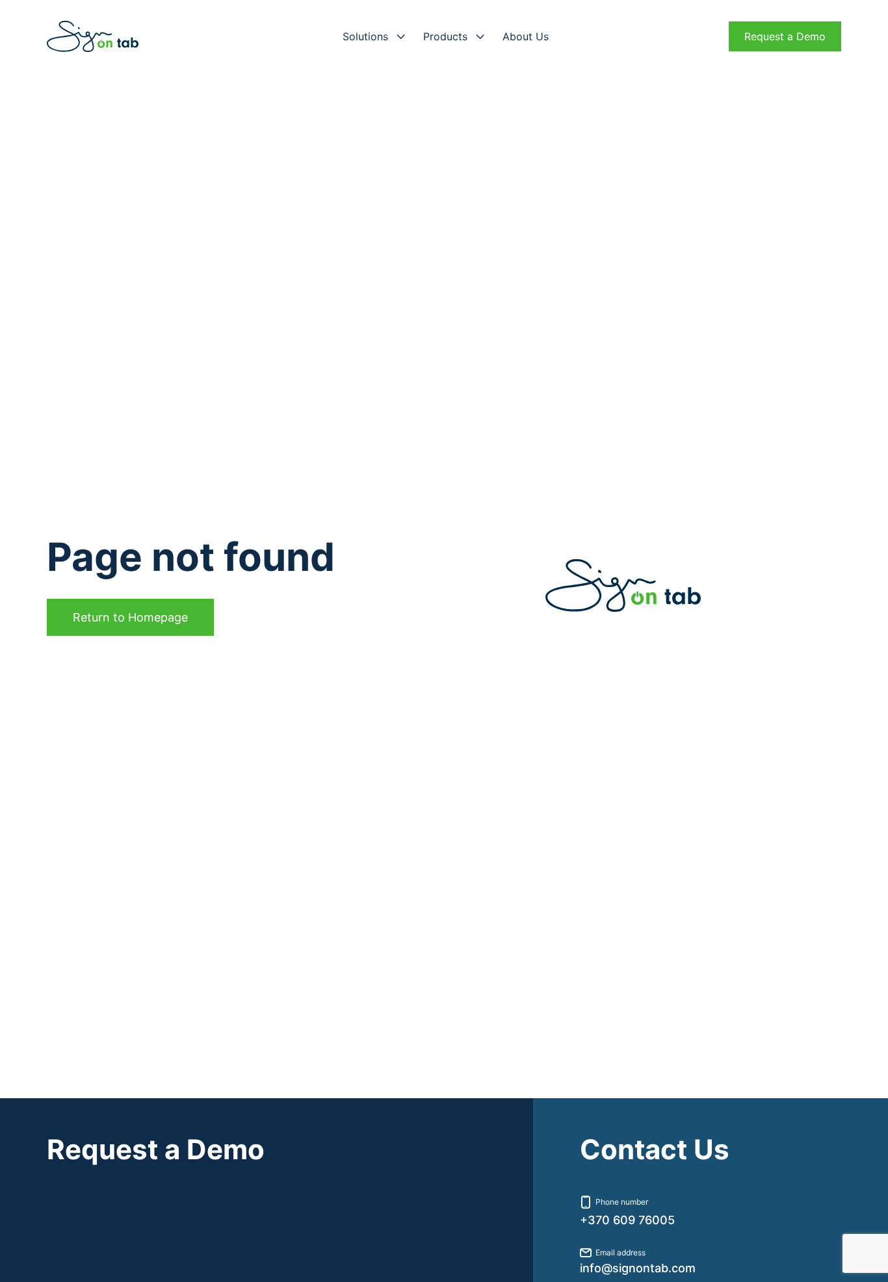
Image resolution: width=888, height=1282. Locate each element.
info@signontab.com (638, 1268)
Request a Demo (785, 36)
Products (445, 36)
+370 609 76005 (627, 1220)
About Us (526, 36)
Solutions (365, 36)
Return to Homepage (130, 617)
